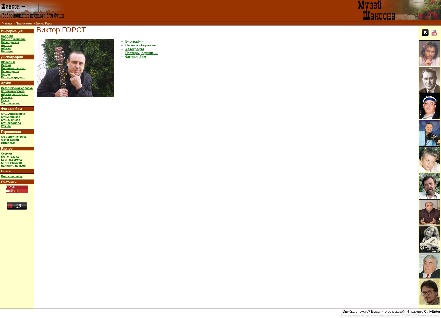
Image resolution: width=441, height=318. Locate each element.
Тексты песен (10, 103)
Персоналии (24, 23)
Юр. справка (10, 156)
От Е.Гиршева (10, 116)
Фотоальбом (11, 109)
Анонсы (6, 45)
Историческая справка (17, 88)
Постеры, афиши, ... (141, 53)
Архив (6, 83)
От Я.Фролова (11, 122)
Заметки (7, 97)
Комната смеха (11, 159)
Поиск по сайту (11, 176)
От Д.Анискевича (13, 113)
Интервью (8, 142)
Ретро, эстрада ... (13, 77)
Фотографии (10, 139)
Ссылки (6, 153)
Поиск (6, 171)
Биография (134, 41)
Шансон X (8, 61)
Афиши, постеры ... (14, 94)
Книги (5, 100)
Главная (7, 23)
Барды (5, 74)
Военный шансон (13, 68)
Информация (12, 31)
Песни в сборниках (141, 45)
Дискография (12, 57)
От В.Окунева (10, 119)
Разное (6, 126)
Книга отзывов (11, 162)
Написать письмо (13, 165)
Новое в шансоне (13, 39)
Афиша (6, 48)
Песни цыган (10, 71)
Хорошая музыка (12, 91)
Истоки (6, 65)
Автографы (134, 49)
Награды (7, 51)
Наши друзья (10, 42)
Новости (7, 35)
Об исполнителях (13, 136)
